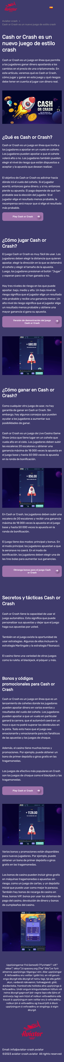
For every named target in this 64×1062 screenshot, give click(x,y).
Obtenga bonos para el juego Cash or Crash (32, 571)
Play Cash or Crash (23, 216)
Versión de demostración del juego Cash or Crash (32, 321)
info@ (27, 1049)
